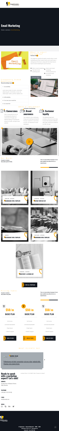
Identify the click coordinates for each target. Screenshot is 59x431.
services (7, 30)
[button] (14, 86)
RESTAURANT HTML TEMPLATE (12, 237)
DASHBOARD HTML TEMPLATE (12, 201)
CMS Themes (36, 235)
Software (12, 198)
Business (7, 235)
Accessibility (7, 86)
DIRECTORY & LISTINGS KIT (26, 274)
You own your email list (10, 100)
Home (2, 30)
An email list (7, 103)
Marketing (7, 198)
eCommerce (36, 198)
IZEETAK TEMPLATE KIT (40, 201)
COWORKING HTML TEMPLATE (42, 237)
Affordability (7, 97)
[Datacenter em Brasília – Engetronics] (12, 4)
